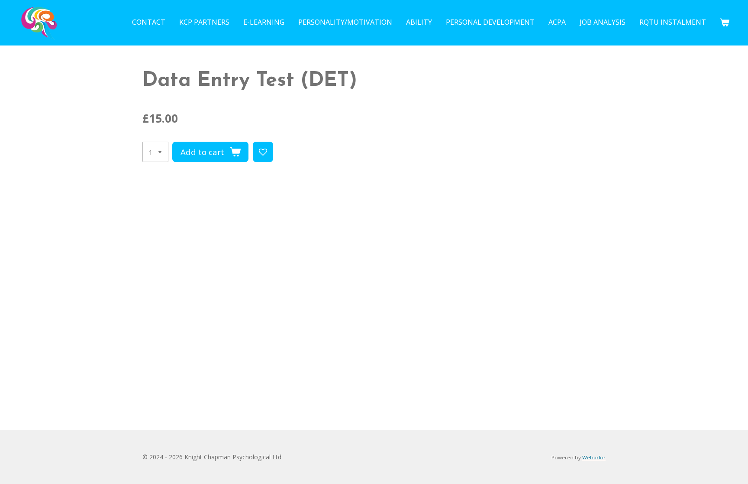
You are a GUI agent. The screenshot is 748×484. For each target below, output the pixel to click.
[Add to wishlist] (263, 152)
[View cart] (725, 22)
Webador (594, 457)
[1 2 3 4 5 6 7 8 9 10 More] (155, 152)
